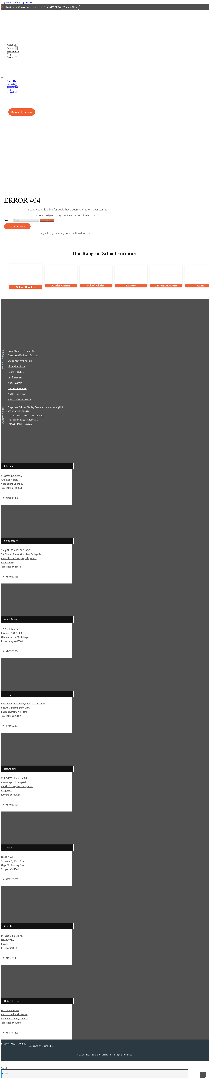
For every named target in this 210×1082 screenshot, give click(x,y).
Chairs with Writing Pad (20, 360)
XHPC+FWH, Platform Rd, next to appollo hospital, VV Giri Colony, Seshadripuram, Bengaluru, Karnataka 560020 (17, 786)
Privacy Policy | (9, 1043)
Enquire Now (70, 7)
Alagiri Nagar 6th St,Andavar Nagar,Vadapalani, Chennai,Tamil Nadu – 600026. (12, 481)
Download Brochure (21, 112)
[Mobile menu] (2, 77)
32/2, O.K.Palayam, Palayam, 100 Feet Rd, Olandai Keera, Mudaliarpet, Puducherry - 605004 (15, 635)
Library (131, 285)
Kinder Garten (15, 382)
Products (11, 48)
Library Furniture (16, 366)
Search (47, 220)
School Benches (25, 286)
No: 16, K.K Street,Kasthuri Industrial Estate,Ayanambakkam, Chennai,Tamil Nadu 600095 (14, 1016)
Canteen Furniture (17, 388)
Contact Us (12, 57)
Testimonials (13, 51)
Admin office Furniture (19, 399)
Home (11, 351)
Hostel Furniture (16, 371)
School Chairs (95, 285)
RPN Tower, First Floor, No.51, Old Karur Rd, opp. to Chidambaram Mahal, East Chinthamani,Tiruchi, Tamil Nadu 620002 (24, 709)
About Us (11, 44)
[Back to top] (202, 1074)
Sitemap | (23, 1043)
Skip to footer (26, 2)
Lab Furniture (15, 377)
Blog (9, 54)
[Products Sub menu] (16, 48)
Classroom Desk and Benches (23, 355)
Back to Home (17, 226)
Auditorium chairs (17, 394)
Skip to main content (10, 2)
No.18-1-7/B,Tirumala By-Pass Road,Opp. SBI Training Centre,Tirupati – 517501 (14, 863)
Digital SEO (47, 1045)
